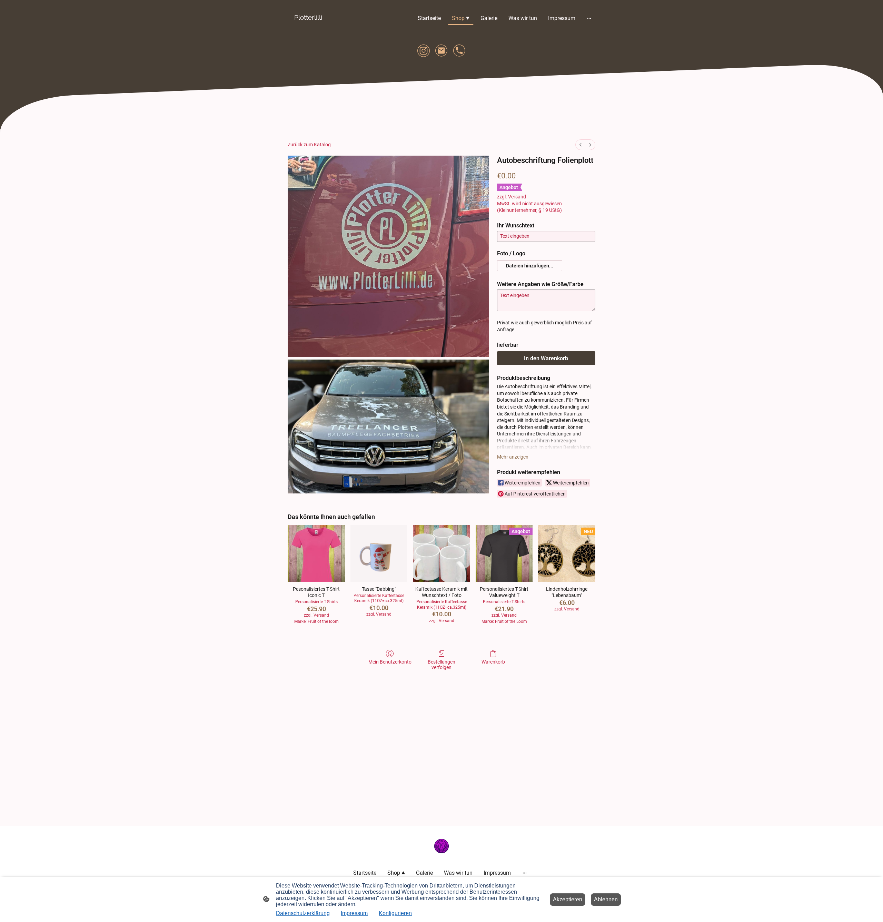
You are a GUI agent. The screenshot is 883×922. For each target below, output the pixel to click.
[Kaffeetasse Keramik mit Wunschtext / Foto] (441, 553)
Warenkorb (493, 662)
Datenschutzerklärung (303, 913)
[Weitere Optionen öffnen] (589, 17)
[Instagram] (423, 51)
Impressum (354, 913)
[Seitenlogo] (308, 27)
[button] (529, 265)
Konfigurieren (395, 913)
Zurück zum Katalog (309, 144)
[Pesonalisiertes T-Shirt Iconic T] (316, 553)
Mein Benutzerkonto (389, 662)
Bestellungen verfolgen (441, 664)
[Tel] (459, 51)
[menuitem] (580, 145)
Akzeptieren (567, 899)
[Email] (441, 51)
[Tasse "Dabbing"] (379, 553)
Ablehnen (606, 899)
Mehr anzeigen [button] (512, 457)
